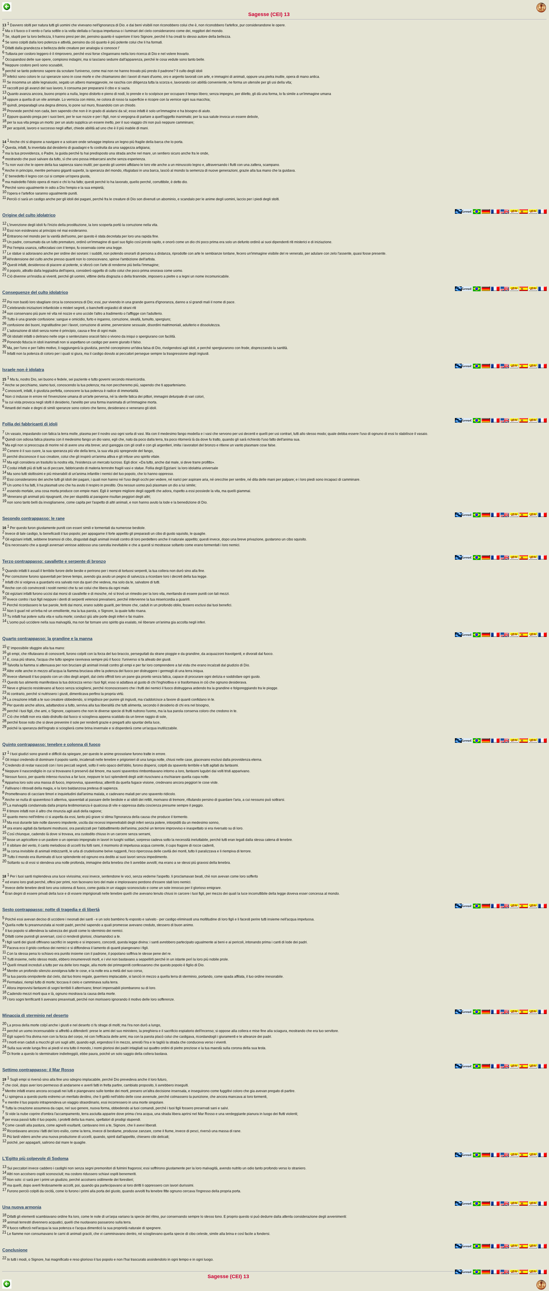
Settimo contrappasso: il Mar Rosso (38, 1069)
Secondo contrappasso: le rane (33, 518)
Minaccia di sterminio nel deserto (35, 1015)
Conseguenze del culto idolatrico (35, 292)
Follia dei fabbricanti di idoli (29, 423)
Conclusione (14, 1250)
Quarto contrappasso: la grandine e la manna (47, 638)
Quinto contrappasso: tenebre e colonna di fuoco (51, 744)
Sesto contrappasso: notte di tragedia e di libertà (51, 909)
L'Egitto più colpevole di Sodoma (35, 1158)
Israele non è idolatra (23, 369)
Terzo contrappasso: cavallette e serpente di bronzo (54, 561)
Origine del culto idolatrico (28, 215)
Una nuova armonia (21, 1207)
